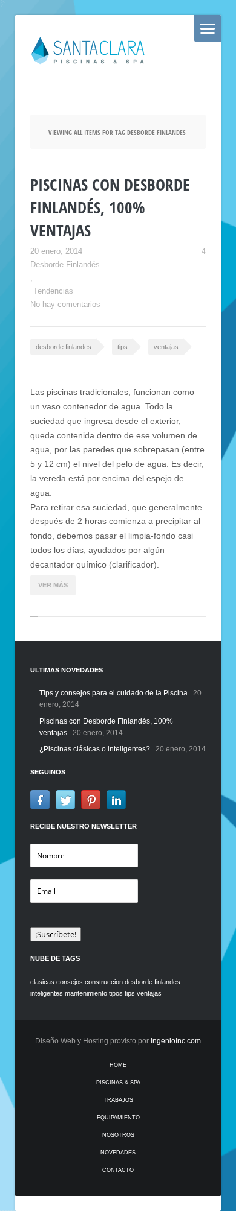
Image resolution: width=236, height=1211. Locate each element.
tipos (116, 993)
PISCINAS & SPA (118, 1083)
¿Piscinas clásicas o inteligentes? (94, 749)
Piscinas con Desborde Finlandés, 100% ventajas (110, 207)
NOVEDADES (118, 1152)
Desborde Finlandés (65, 264)
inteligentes (46, 993)
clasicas (42, 981)
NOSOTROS (118, 1135)
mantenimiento (86, 993)
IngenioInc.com (176, 1041)
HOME (118, 1065)
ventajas (166, 346)
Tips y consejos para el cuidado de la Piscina (113, 693)
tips (122, 346)
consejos (69, 981)
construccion (104, 981)
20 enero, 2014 (56, 251)
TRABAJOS (118, 1100)
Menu (207, 28)
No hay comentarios (65, 304)
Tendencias (53, 291)
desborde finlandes (63, 346)
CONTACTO (118, 1170)
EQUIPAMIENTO (118, 1118)
